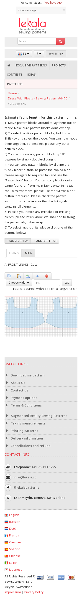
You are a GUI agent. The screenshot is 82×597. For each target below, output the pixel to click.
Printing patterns (24, 431)
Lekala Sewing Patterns (41, 26)
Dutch (12, 528)
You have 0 (51, 3)
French (13, 535)
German (14, 542)
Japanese (15, 569)
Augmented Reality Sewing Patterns (38, 416)
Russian (14, 522)
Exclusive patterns (31, 65)
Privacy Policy (34, 592)
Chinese (14, 556)
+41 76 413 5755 (43, 467)
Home (12, 93)
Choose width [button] (18, 283)
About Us (17, 383)
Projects (59, 65)
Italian (13, 563)
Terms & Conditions (26, 405)
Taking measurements (27, 423)
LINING (14, 253)
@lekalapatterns (26, 487)
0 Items (56, 54)
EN (24, 54)
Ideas (31, 74)
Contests (15, 74)
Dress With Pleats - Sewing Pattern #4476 (37, 98)
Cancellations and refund (30, 446)
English (13, 515)
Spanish (14, 549)
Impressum (13, 592)
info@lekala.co (24, 477)
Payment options (23, 398)
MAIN (28, 253)
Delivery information (26, 438)
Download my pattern (27, 375)
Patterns (15, 84)
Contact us (19, 390)
